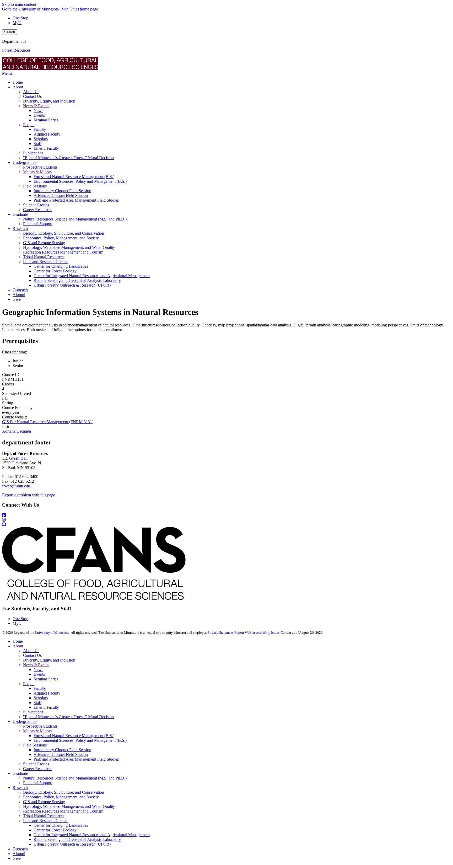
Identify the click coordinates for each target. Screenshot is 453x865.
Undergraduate (25, 721)
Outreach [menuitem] (20, 290)
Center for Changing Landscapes (61, 825)
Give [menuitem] (17, 299)
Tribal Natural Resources (43, 816)
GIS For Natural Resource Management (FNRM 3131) (47, 422)
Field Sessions (35, 745)
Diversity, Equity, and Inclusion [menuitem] (49, 101)
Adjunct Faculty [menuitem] (47, 134)
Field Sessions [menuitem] (35, 186)
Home (18, 641)
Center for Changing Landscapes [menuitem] (61, 266)
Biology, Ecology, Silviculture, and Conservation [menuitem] (63, 233)
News (38, 669)
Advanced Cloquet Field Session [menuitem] (61, 195)
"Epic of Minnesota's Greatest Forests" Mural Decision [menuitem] (68, 157)
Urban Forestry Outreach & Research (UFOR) (72, 844)
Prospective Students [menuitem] (40, 167)
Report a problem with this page (28, 495)
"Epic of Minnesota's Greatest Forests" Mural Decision (68, 716)
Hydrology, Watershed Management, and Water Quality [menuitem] (69, 247)
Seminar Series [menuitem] (46, 120)
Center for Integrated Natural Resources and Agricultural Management (92, 834)
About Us (31, 650)
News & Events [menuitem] (36, 106)
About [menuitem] (18, 87)
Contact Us (32, 655)
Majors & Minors (37, 731)
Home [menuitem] (18, 82)
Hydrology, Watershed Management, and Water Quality (69, 806)
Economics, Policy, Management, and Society (61, 797)
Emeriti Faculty (46, 707)
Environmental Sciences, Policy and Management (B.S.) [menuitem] (80, 181)
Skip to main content (19, 4)
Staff (37, 702)
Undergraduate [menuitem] (25, 162)
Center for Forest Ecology (55, 830)
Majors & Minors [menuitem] (37, 172)
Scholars (41, 698)
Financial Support (37, 783)
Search (9, 32)
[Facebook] (226, 515)
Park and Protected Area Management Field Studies (76, 759)
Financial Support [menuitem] (37, 224)
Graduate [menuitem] (20, 214)
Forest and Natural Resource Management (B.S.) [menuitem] (74, 176)
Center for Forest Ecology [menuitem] (55, 271)
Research (20, 787)
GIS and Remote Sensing (44, 801)
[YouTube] (226, 524)
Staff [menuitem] (37, 143)
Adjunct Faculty (47, 693)
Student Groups (36, 764)
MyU (17, 22)
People (28, 683)
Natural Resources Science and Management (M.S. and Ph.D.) (75, 778)
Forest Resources (16, 50)
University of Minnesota (52, 633)
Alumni (19, 853)
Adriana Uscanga (16, 431)
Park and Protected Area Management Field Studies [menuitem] (76, 200)
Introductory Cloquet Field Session (62, 750)
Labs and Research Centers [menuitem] (45, 261)
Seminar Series (46, 679)
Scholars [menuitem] (41, 139)
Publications (33, 712)
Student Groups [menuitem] (36, 205)
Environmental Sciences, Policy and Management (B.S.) (80, 740)
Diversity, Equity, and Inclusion (49, 660)
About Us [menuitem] (31, 91)
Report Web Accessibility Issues (256, 633)
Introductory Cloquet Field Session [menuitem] (62, 191)
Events (39, 674)
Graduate (20, 773)
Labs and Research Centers (45, 820)
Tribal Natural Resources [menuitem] (43, 257)
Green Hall (18, 458)
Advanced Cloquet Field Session (61, 754)
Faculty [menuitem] (40, 129)
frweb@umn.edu (16, 486)
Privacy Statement (220, 633)
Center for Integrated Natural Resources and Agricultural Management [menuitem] (92, 275)
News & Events (36, 665)
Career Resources (37, 768)
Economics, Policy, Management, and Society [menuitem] (61, 238)
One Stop (20, 18)
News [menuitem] (38, 110)
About (18, 646)
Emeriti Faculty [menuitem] (46, 148)
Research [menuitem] (20, 228)
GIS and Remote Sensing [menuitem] (44, 242)
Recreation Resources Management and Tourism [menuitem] (63, 252)
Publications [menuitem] (33, 153)
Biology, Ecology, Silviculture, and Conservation (63, 792)
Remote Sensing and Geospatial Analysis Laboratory (77, 839)
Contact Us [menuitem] (32, 96)
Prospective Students (40, 726)
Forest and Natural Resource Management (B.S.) (74, 735)
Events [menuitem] (39, 115)
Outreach (20, 849)
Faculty (40, 688)
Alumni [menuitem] (19, 294)
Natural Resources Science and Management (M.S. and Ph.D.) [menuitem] (75, 219)
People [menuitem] (28, 124)
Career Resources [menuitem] (37, 209)
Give (17, 858)
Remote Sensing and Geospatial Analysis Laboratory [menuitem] (77, 280)
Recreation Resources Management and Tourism (63, 811)
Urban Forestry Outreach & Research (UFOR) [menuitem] (72, 285)
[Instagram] (226, 520)
